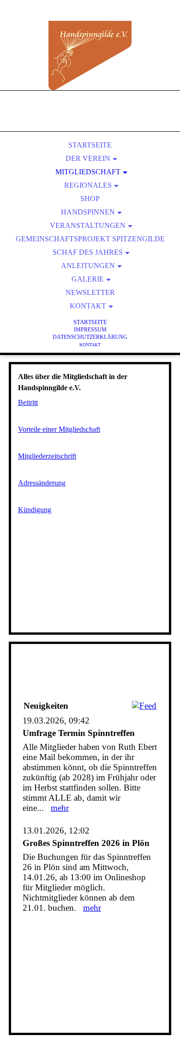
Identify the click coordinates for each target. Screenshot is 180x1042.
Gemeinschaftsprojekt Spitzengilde (90, 239)
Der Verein (88, 158)
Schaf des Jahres (88, 252)
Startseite (90, 145)
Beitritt (28, 402)
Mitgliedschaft (87, 172)
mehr (60, 808)
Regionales (88, 185)
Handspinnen (88, 212)
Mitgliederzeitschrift (47, 456)
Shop (90, 198)
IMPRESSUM (90, 329)
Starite (90, 322)
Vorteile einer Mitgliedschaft (59, 429)
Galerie (88, 279)
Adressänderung (42, 483)
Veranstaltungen (88, 225)
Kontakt (88, 306)
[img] (90, 55)
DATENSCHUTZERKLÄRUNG (90, 337)
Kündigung (34, 510)
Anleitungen (88, 266)
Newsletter (90, 292)
